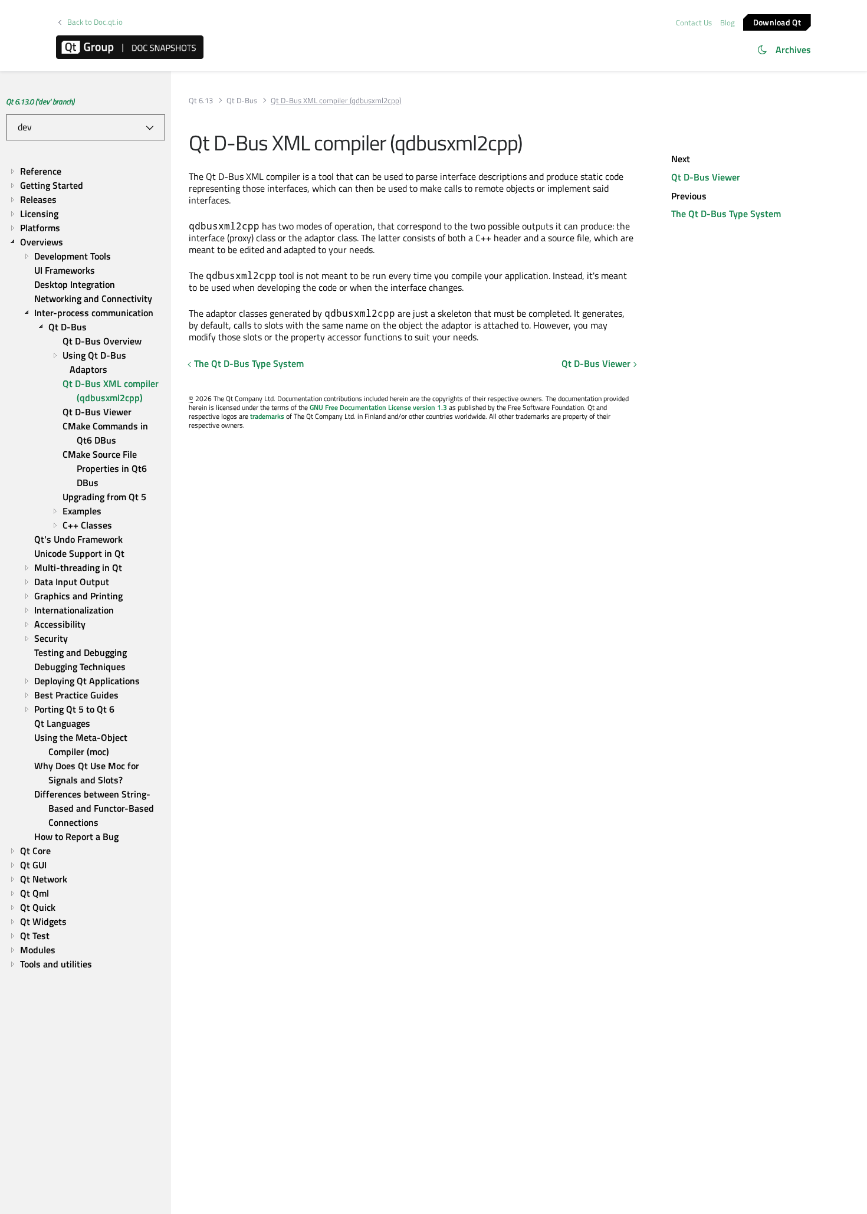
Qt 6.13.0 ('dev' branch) (40, 101)
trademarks (267, 416)
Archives (793, 49)
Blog (727, 22)
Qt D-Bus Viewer (595, 363)
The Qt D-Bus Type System (249, 363)
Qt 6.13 (201, 100)
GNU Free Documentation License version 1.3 (378, 407)
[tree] (85, 567)
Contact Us (694, 22)
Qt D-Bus (241, 100)
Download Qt (777, 21)
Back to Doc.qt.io (95, 22)
